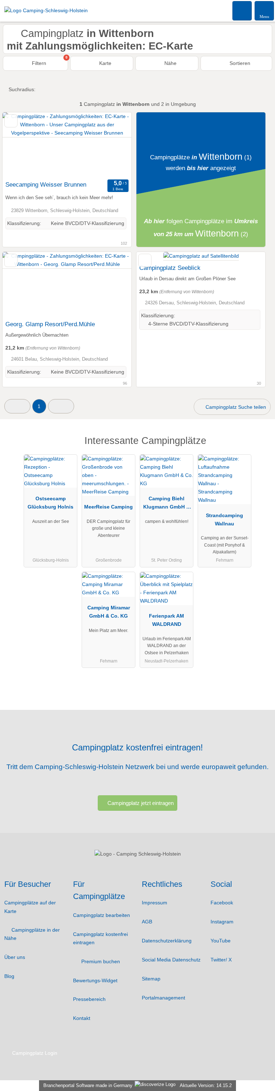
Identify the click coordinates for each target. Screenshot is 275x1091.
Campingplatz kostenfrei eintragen (100, 938)
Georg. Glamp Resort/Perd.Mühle (50, 324)
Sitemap (151, 979)
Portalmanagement (163, 998)
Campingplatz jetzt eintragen (140, 803)
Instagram (222, 921)
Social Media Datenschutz (171, 960)
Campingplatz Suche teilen (235, 407)
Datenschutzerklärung (167, 940)
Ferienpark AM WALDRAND (166, 620)
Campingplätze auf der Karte (30, 907)
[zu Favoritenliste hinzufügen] (11, 120)
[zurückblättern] (20, 144)
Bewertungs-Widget (95, 980)
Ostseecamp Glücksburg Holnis (50, 503)
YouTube (221, 940)
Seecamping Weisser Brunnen (45, 184)
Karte (104, 63)
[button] (17, 406)
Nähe (170, 63)
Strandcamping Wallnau (224, 519)
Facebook (222, 902)
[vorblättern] (113, 144)
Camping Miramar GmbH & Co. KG (108, 612)
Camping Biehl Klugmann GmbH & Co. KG (166, 504)
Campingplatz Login (34, 1053)
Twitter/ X (221, 960)
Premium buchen (100, 961)
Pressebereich (89, 999)
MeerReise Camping (108, 507)
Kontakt (81, 1018)
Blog (9, 976)
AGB (147, 921)
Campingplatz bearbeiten (101, 915)
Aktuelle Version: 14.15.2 (206, 1085)
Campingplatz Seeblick (170, 267)
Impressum (154, 902)
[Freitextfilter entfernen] (242, 10)
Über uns (14, 957)
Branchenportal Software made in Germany (86, 1085)
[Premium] (260, 447)
